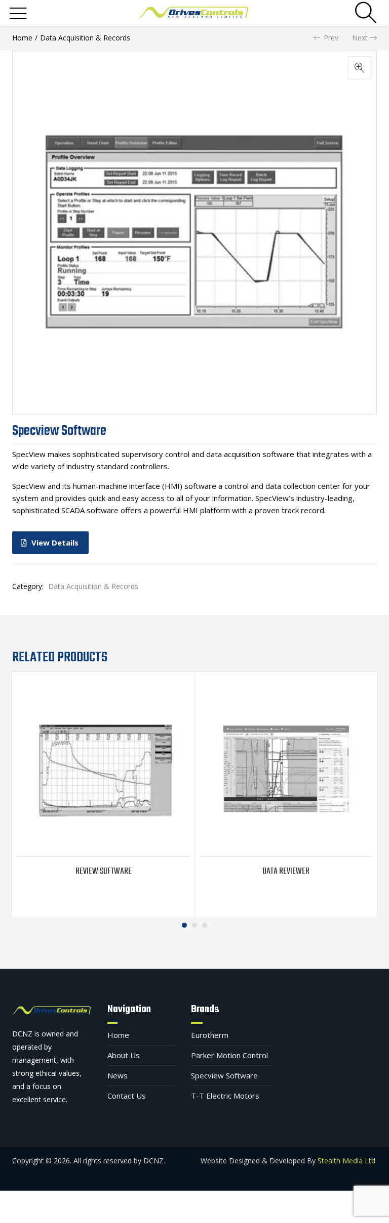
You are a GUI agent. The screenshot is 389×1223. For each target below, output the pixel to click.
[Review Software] (103, 770)
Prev (331, 37)
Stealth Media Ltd (346, 1160)
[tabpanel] (103, 795)
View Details (55, 542)
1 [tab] (184, 925)
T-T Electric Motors (225, 1096)
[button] (359, 67)
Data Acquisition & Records (85, 37)
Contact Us (126, 1096)
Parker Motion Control (229, 1055)
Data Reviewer (285, 871)
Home (22, 37)
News (117, 1075)
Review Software (103, 871)
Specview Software (224, 1075)
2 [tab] (194, 925)
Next (360, 37)
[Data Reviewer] (286, 770)
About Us (123, 1055)
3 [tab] (204, 925)
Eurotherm (209, 1035)
